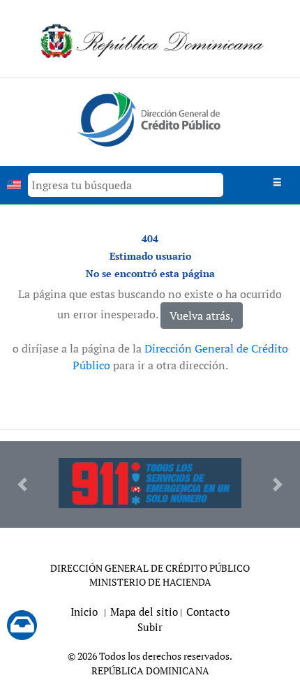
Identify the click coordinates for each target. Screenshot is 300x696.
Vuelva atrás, (202, 315)
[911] (150, 483)
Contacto (208, 612)
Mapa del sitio (144, 612)
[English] (14, 184)
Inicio (84, 612)
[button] (22, 484)
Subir (150, 627)
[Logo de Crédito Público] (150, 118)
